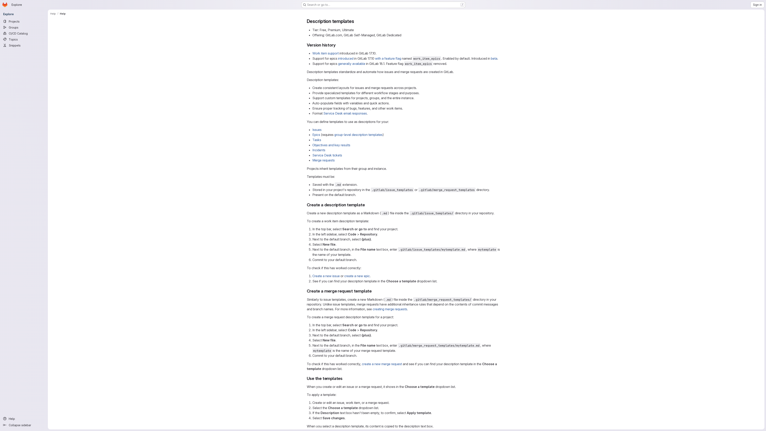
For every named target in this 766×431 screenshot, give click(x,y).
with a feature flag (388, 58)
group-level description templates (358, 135)
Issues (317, 130)
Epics (316, 135)
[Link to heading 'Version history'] (338, 45)
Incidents (318, 150)
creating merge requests (390, 309)
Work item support (325, 53)
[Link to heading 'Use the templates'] (345, 378)
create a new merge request (382, 364)
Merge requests (323, 160)
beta (494, 58)
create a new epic (357, 276)
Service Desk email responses (345, 113)
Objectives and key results (331, 145)
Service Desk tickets (327, 155)
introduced (345, 58)
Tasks (316, 140)
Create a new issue (326, 276)
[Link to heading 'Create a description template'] (367, 204)
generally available (351, 64)
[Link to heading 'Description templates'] (356, 21)
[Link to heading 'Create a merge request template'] (374, 291)
